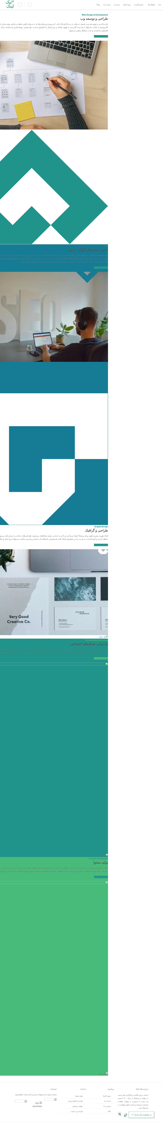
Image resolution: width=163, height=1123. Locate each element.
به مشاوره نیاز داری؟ (142, 1114)
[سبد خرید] (30, 5)
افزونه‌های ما (138, 5)
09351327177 (149, 1120)
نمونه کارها (127, 5)
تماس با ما (107, 5)
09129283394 (155, 1120)
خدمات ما (151, 5)
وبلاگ (98, 5)
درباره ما (117, 5)
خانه (159, 5)
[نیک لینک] (8, 4)
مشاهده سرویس (101, 36)
